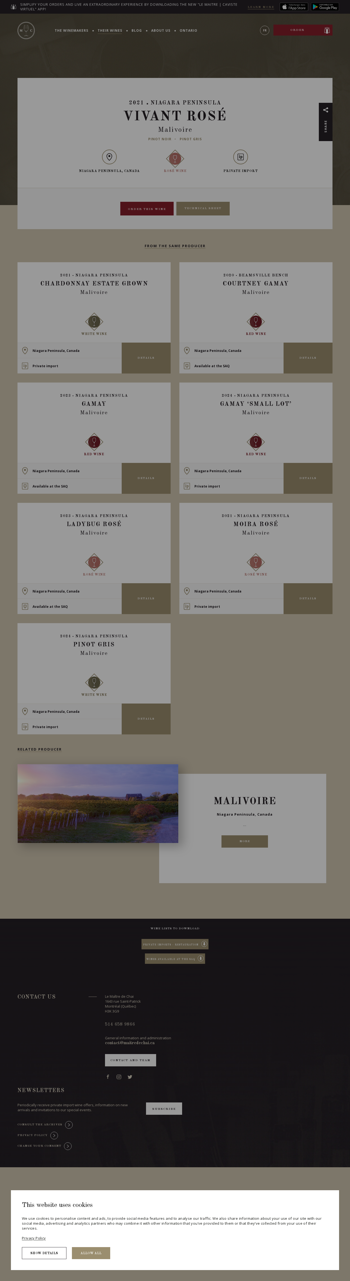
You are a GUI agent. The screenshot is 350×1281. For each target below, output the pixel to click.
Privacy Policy (34, 1238)
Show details (44, 1253)
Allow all (90, 1253)
